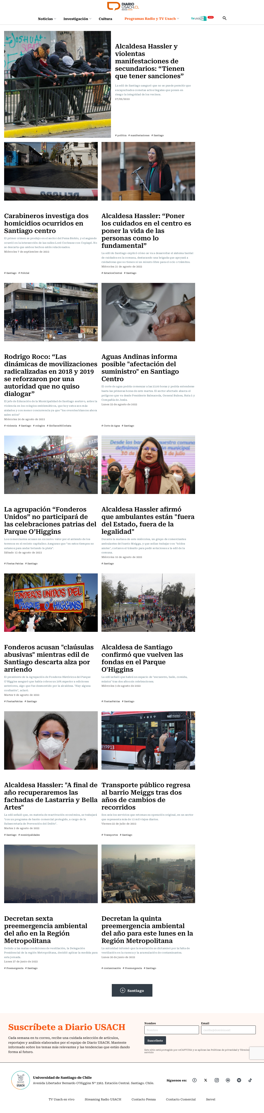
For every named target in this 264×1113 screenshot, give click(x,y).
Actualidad (124, 33)
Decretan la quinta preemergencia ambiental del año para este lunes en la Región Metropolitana (147, 929)
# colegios (39, 425)
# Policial (23, 273)
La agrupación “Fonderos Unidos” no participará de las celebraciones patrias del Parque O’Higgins (50, 520)
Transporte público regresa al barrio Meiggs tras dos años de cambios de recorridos (145, 796)
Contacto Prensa (144, 1099)
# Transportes (109, 835)
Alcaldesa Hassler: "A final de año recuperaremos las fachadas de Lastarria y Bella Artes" (51, 796)
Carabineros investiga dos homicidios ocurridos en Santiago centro (46, 222)
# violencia (10, 425)
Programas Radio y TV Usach (150, 18)
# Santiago (157, 135)
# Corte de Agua (110, 425)
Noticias (45, 18)
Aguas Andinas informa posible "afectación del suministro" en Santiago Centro (140, 367)
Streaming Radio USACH (103, 1099)
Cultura (105, 18)
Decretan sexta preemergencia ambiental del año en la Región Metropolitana (45, 929)
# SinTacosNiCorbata (59, 425)
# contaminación (111, 968)
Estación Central (115, 207)
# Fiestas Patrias (13, 563)
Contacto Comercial (181, 1099)
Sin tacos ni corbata (19, 348)
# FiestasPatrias (13, 701)
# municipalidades (29, 835)
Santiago (135, 990)
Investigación (76, 18)
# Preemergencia (13, 968)
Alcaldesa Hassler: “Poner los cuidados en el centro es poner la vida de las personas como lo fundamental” (146, 230)
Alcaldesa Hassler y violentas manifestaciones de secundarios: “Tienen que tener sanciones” (150, 60)
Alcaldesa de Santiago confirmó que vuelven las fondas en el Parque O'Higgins (142, 658)
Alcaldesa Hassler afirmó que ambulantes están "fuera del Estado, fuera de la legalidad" (147, 520)
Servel (210, 1099)
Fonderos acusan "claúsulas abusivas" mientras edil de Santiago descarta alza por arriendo (49, 658)
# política (120, 135)
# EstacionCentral (111, 273)
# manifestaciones (139, 135)
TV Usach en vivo (61, 1099)
